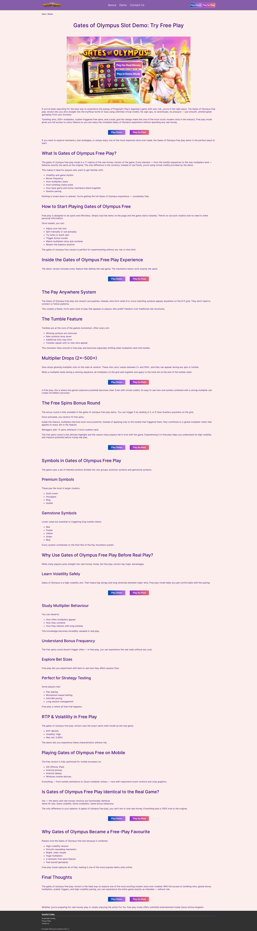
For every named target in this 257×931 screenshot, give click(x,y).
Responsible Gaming (48, 918)
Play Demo (196, 5)
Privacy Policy (46, 921)
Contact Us (45, 923)
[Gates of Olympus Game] (52, 5)
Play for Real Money (128, 65)
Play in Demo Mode (128, 73)
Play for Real (209, 5)
